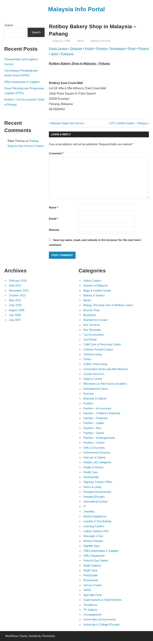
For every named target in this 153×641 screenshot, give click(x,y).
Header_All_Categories (97, 462)
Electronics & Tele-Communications (105, 383)
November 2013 (19, 290)
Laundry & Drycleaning (97, 521)
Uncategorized (92, 614)
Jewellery (89, 511)
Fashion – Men (92, 428)
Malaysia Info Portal (76, 9)
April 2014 (15, 285)
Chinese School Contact (98, 349)
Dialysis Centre (92, 378)
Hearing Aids (91, 477)
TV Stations (90, 609)
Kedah (89, 48)
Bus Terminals (92, 329)
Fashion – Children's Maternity (101, 413)
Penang (101, 48)
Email (53, 218)
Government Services (96, 452)
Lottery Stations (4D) (96, 531)
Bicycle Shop (91, 310)
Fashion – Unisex (94, 442)
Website (54, 229)
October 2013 (17, 295)
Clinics (87, 359)
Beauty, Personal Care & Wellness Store (108, 305)
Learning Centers (93, 526)
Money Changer (93, 540)
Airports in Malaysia (95, 285)
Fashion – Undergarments (99, 437)
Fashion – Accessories (97, 408)
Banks (87, 300)
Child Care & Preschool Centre (102, 344)
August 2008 (16, 310)
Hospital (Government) (97, 491)
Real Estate (90, 575)
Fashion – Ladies (93, 423)
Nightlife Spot (91, 545)
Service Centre (92, 585)
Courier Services (93, 374)
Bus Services (91, 324)
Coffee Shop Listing (95, 364)
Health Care (90, 472)
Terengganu (117, 48)
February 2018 (18, 280)
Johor (54, 53)
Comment (56, 153)
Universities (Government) (99, 619)
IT (84, 506)
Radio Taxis (90, 570)
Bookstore (89, 315)
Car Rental (89, 339)
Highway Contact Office (97, 481)
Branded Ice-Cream (95, 319)
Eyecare (88, 393)
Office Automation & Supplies (22, 81)
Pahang (143, 48)
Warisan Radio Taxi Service (67, 123)
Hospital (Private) (93, 496)
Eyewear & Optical (94, 398)
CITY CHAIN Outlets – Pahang (128, 123)
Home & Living (92, 487)
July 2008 (15, 315)
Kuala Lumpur (58, 48)
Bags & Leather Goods (97, 290)
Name (53, 207)
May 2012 (15, 300)
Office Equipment (93, 555)
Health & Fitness (93, 467)
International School (95, 501)
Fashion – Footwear (95, 418)
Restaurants (90, 580)
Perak (132, 48)
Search (8, 25)
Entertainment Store (95, 388)
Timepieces (90, 604)
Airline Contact (92, 280)
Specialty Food (92, 594)
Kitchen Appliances (95, 516)
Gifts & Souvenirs (94, 447)
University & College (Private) (101, 624)
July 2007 (15, 319)
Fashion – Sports (93, 432)
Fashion (88, 403)
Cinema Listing (92, 354)
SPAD (87, 590)
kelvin (80, 40)
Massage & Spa (93, 536)
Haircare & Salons (94, 457)
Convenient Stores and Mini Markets (105, 369)
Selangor (76, 48)
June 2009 (15, 305)
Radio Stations (92, 565)
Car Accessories (93, 334)
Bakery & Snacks (101, 40)
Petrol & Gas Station (95, 560)
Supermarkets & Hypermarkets (102, 599)
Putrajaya (67, 53)
